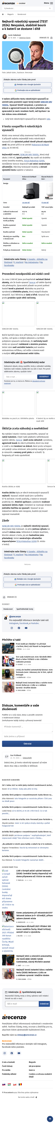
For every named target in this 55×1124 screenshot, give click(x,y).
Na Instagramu (31, 262)
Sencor (32, 282)
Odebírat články (24, 38)
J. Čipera (18, 649)
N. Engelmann (20, 690)
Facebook (23, 623)
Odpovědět (27, 758)
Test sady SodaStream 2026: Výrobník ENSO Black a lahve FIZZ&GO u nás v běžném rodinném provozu (33, 659)
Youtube (35, 623)
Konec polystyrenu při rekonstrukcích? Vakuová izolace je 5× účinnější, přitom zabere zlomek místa (34, 916)
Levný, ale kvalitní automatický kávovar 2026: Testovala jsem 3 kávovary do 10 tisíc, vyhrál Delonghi (34, 672)
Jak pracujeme (35, 1066)
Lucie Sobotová (14, 35)
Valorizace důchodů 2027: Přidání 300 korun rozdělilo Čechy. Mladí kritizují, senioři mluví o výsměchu (33, 929)
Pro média (6, 1070)
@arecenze (15, 617)
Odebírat (44, 377)
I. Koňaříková (20, 677)
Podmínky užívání (9, 1074)
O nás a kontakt (8, 1062)
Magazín (32, 1062)
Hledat (50, 8)
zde (48, 119)
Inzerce (32, 1070)
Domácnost (8, 609)
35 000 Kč (26, 203)
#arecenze (7, 1041)
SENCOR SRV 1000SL (29, 155)
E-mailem (18, 262)
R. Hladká (19, 664)
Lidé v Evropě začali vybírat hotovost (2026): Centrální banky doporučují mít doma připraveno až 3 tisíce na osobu (34, 874)
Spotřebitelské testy (24, 609)
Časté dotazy (7, 1066)
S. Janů (18, 965)
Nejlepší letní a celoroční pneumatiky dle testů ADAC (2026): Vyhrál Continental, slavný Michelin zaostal (34, 959)
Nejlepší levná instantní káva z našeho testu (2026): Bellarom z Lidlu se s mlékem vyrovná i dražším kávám (34, 685)
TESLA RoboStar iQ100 (34, 161)
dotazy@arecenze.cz (26, 1035)
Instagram (13, 623)
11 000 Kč (45, 203)
